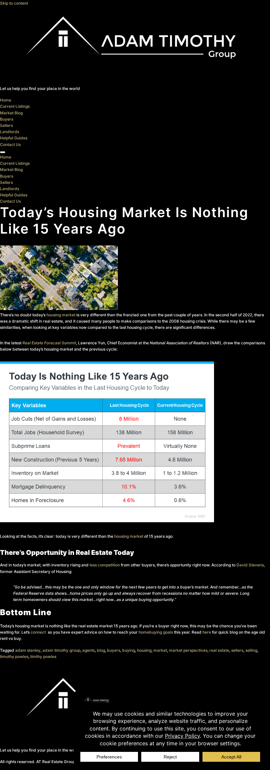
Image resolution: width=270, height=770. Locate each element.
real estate (219, 650)
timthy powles (43, 656)
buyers (113, 650)
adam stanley (27, 650)
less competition (105, 564)
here (206, 632)
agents (88, 650)
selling (251, 650)
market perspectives (188, 650)
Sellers (6, 125)
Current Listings (15, 106)
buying (128, 650)
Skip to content (14, 3)
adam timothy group (61, 650)
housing (144, 650)
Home (5, 100)
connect (39, 632)
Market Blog (11, 112)
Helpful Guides (13, 137)
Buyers (6, 119)
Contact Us (10, 144)
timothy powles (14, 656)
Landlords (9, 131)
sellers (237, 650)
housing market (60, 314)
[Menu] (2, 152)
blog (101, 650)
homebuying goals (156, 632)
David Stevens (250, 564)
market (160, 650)
